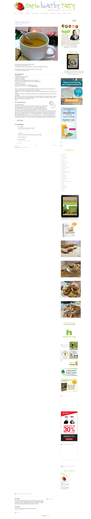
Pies (62, 174)
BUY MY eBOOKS (44, 13)
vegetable (22, 82)
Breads (63, 170)
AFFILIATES (52, 13)
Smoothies (64, 169)
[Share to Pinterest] (22, 120)
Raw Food (64, 163)
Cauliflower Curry (40, 114)
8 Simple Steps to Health (66, 181)
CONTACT (27, 13)
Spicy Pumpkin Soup (22, 22)
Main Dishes (64, 154)
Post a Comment (20, 143)
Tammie (19, 126)
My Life (63, 190)
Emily (19, 133)
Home (36, 145)
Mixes (63, 189)
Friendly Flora (64, 186)
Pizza (63, 182)
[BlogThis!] (18, 120)
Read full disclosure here (19, 509)
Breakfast (63, 166)
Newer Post (17, 145)
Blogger (47, 515)
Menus (63, 155)
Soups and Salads (18, 24)
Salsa (63, 183)
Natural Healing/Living (66, 171)
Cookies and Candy (65, 167)
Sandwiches (64, 185)
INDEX (58, 13)
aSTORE (64, 13)
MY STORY (21, 13)
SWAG (69, 13)
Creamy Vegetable (31, 114)
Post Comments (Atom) (24, 147)
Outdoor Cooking (65, 178)
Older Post (54, 145)
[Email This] (17, 120)
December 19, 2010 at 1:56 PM (23, 129)
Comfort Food (64, 158)
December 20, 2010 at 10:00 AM (24, 140)
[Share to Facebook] (21, 120)
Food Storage (64, 173)
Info (62, 159)
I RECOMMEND (35, 13)
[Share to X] (20, 120)
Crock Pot (63, 179)
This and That (64, 156)
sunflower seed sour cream (23, 86)
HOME (15, 13)
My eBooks (64, 177)
